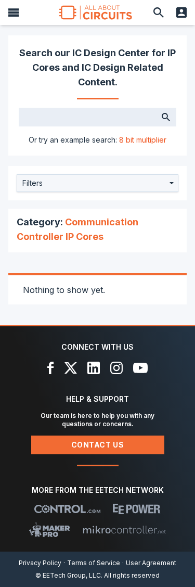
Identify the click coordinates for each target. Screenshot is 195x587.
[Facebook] (50, 368)
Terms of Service (93, 563)
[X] (70, 368)
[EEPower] (136, 509)
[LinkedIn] (93, 368)
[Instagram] (116, 368)
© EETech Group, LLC (68, 575)
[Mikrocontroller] (124, 530)
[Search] (158, 12)
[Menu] (13, 12)
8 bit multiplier (142, 139)
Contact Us (97, 444)
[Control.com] (67, 509)
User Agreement (151, 563)
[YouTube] (140, 368)
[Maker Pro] (49, 529)
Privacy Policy (40, 563)
